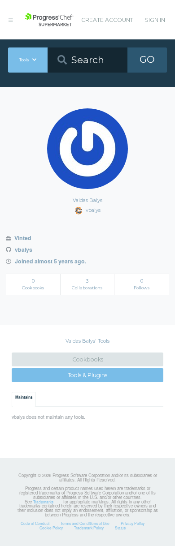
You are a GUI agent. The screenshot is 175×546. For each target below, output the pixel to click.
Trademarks (43, 501)
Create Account (107, 20)
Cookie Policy (51, 527)
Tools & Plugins (87, 375)
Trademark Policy (89, 527)
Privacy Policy (132, 523)
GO (147, 59)
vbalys (22, 249)
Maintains (24, 397)
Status (120, 527)
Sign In (155, 20)
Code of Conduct (35, 523)
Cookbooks (87, 359)
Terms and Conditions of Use (85, 523)
